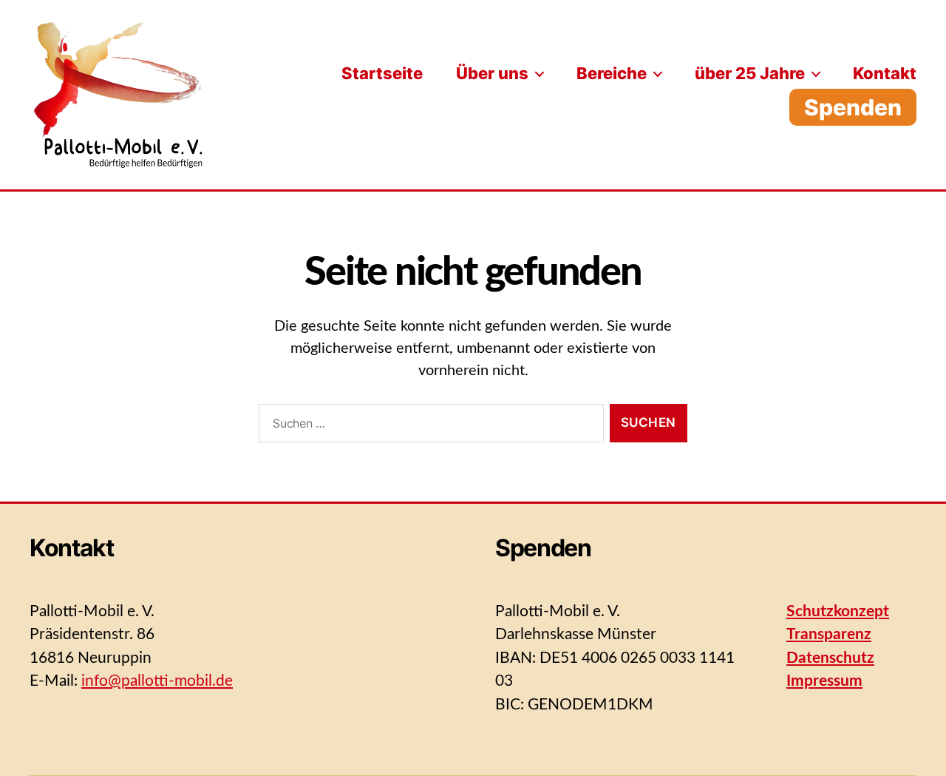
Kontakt (884, 73)
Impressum (824, 681)
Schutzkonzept (837, 611)
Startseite (382, 73)
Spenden (853, 107)
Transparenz (828, 634)
